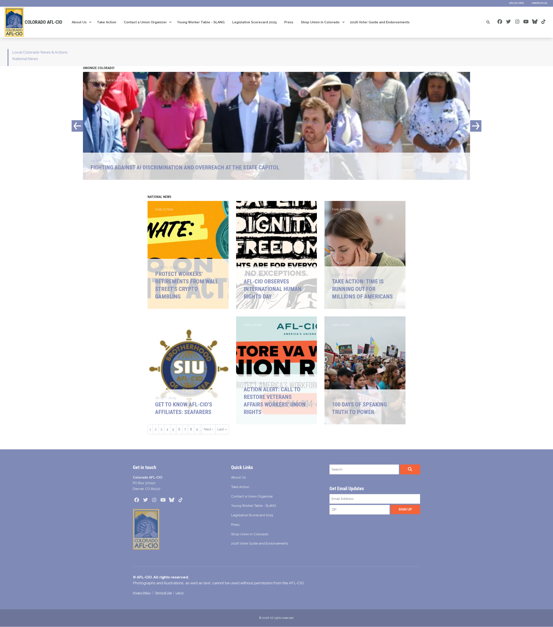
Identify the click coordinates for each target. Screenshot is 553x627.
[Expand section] (90, 22)
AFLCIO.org (516, 3)
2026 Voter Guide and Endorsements (380, 22)
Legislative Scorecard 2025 (254, 22)
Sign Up (405, 509)
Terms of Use (163, 592)
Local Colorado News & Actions (40, 52)
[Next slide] (475, 126)
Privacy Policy (142, 592)
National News (25, 59)
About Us (79, 22)
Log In (180, 592)
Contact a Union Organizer (145, 22)
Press (288, 22)
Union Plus (539, 3)
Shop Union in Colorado (320, 22)
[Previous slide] (77, 126)
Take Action (106, 22)
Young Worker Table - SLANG (201, 22)
